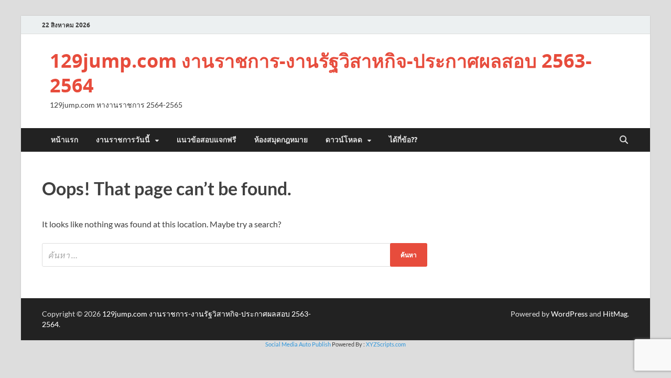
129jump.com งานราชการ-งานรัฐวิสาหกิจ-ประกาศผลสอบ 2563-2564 (321, 73)
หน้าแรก (64, 139)
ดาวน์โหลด (344, 139)
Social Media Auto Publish (298, 344)
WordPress (569, 313)
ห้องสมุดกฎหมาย (281, 139)
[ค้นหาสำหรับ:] (234, 255)
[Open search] (624, 140)
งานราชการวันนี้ (123, 139)
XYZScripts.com (386, 344)
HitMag (615, 313)
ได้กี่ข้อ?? (403, 139)
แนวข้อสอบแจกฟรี (206, 139)
